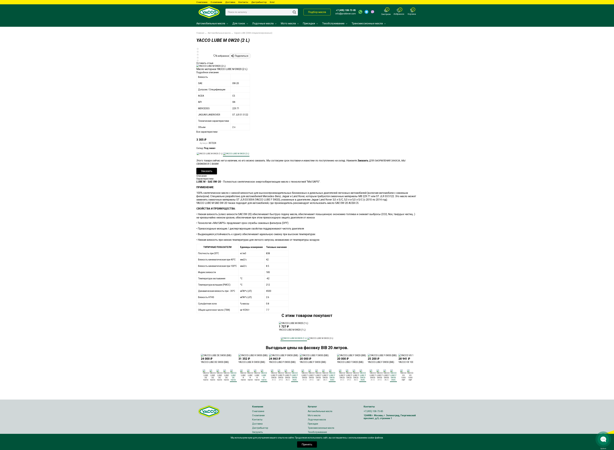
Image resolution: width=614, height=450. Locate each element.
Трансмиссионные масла (367, 23)
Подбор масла (317, 12)
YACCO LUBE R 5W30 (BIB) (251, 362)
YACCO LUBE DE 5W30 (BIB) (215, 362)
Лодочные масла (263, 23)
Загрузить (257, 432)
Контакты (243, 2)
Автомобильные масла (210, 23)
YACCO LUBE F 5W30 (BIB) (313, 362)
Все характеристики (206, 132)
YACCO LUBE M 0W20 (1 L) (292, 329)
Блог (272, 2)
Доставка (230, 2)
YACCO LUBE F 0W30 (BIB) (381, 362)
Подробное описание (207, 72)
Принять (307, 444)
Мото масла (288, 23)
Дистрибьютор (259, 2)
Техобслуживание (333, 23)
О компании (216, 2)
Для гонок (238, 23)
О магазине (201, 2)
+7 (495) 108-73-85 (346, 10)
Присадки (309, 23)
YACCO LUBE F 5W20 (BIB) (350, 362)
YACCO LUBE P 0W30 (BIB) (282, 362)
